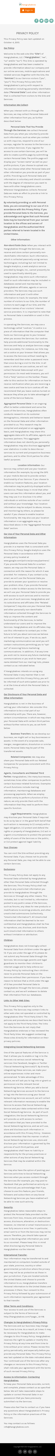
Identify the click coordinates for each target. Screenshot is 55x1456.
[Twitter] (41, 21)
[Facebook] (36, 21)
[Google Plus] (46, 21)
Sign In (28, 10)
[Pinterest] (51, 21)
